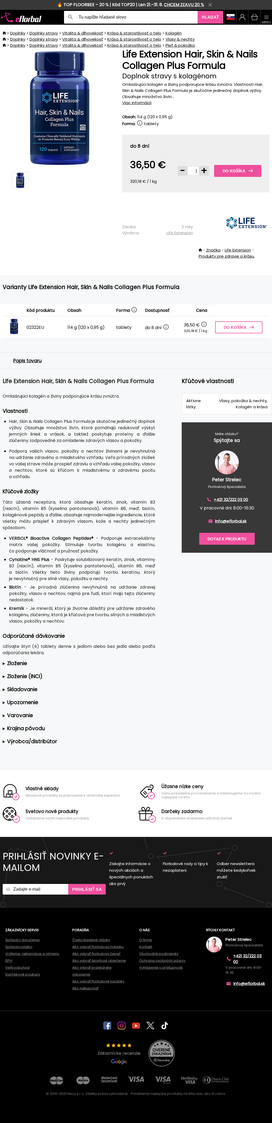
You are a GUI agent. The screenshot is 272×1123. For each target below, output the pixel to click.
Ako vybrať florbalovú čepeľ (96, 953)
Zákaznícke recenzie (119, 1053)
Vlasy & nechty (180, 39)
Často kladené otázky (91, 939)
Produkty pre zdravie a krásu (226, 256)
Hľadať (210, 17)
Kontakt (145, 946)
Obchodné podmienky (158, 953)
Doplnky (17, 33)
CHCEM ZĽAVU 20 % (184, 5)
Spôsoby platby (18, 946)
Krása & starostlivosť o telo (134, 33)
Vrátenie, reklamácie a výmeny (32, 953)
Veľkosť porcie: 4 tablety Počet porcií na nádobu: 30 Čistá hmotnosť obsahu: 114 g (73, 663)
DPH (8, 960)
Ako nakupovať (85, 988)
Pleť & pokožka (180, 45)
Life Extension (180, 233)
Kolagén (173, 33)
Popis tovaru (27, 361)
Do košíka (234, 171)
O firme (145, 939)
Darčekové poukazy (22, 974)
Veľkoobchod (17, 967)
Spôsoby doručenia (22, 939)
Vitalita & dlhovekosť (82, 33)
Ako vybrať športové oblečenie (99, 960)
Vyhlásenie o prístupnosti (161, 967)
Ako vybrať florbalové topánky (98, 981)
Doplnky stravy (43, 33)
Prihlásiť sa (87, 889)
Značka (213, 250)
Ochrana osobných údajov (162, 960)
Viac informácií (136, 102)
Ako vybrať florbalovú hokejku (98, 946)
